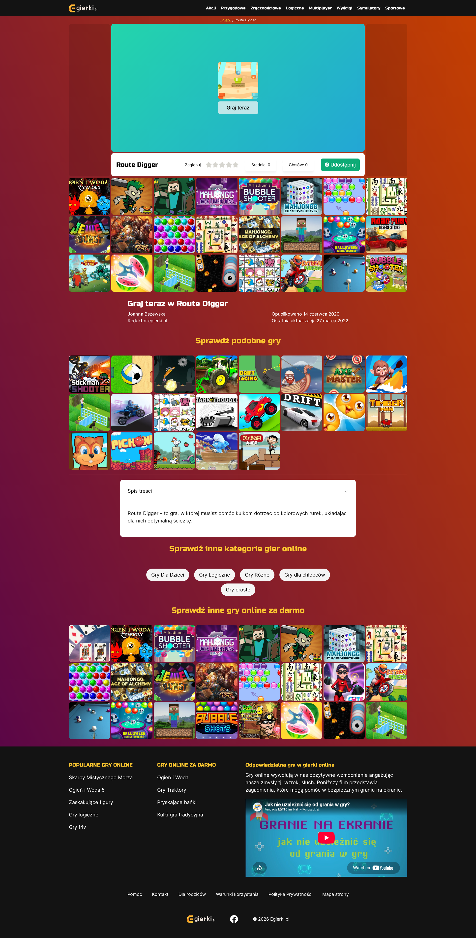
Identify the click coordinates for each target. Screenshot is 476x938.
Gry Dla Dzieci (167, 575)
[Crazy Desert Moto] (131, 412)
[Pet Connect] (259, 273)
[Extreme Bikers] (301, 273)
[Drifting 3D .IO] (386, 374)
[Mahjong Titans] (216, 234)
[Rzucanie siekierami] (344, 374)
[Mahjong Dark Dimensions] (216, 196)
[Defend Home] (89, 273)
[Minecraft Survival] (301, 234)
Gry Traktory (171, 790)
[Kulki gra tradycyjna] (174, 234)
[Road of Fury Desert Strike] (386, 234)
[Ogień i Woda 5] (89, 196)
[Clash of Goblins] (131, 196)
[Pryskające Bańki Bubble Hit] (344, 196)
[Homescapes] (174, 273)
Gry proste (238, 590)
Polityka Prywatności (290, 894)
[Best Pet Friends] (344, 412)
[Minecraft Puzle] (174, 196)
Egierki (225, 20)
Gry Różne (257, 575)
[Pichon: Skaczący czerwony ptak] (131, 451)
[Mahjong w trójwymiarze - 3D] (301, 196)
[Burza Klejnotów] (89, 234)
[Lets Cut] (131, 273)
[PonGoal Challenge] (131, 374)
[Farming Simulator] (216, 374)
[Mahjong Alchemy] (259, 234)
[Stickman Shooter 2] (89, 374)
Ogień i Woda (172, 777)
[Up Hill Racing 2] (259, 412)
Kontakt (160, 894)
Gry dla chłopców (304, 575)
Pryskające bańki (177, 802)
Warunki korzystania (237, 894)
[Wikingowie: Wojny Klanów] (301, 374)
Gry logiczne (83, 815)
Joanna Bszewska (147, 314)
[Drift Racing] (259, 374)
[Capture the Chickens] (174, 451)
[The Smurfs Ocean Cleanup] (216, 451)
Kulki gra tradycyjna (180, 815)
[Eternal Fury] (131, 234)
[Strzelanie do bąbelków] (344, 234)
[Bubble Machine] (386, 273)
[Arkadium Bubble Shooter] (259, 196)
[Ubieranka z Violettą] (344, 682)
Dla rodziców (192, 894)
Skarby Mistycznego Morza (101, 777)
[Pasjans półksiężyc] (89, 643)
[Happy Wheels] (174, 374)
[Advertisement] (89, 98)
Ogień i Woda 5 (87, 790)
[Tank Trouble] (216, 412)
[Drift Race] (301, 412)
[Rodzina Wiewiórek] (89, 451)
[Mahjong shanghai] (386, 196)
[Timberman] (386, 412)
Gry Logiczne (214, 575)
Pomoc (134, 894)
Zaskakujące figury (91, 802)
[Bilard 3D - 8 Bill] (344, 273)
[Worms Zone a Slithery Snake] (216, 273)
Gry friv (77, 827)
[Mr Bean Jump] (259, 451)
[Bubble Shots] (216, 720)
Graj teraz (238, 108)
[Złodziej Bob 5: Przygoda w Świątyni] (259, 720)
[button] (238, 491)
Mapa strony (335, 894)
